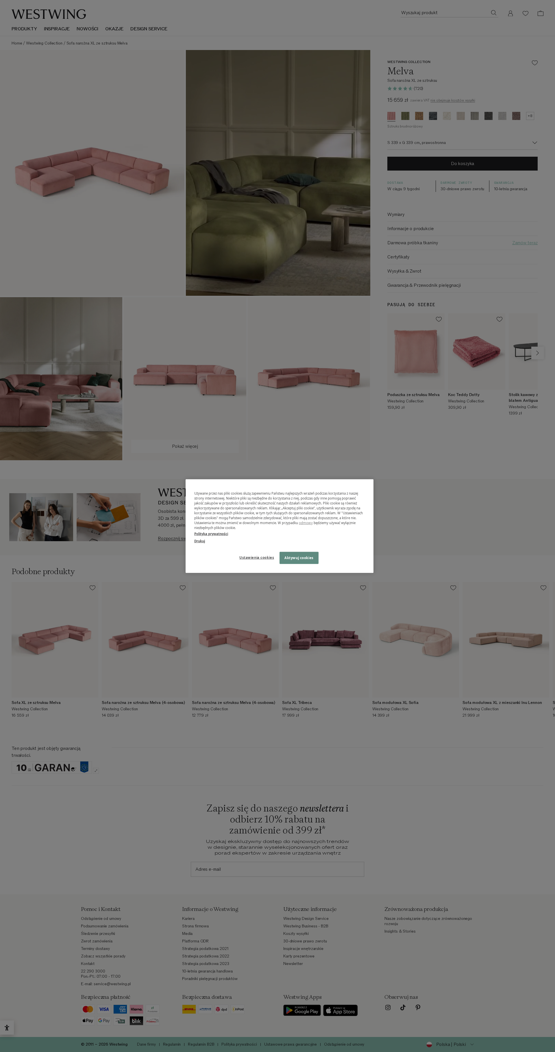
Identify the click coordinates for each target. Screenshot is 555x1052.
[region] (279, 526)
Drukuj (199, 541)
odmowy (306, 523)
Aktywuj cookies (299, 558)
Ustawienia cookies (256, 557)
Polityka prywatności (211, 534)
